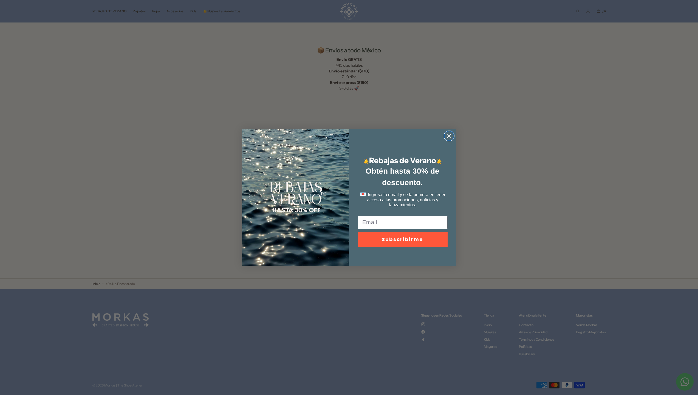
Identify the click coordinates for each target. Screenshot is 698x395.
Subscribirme (402, 239)
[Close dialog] (449, 136)
